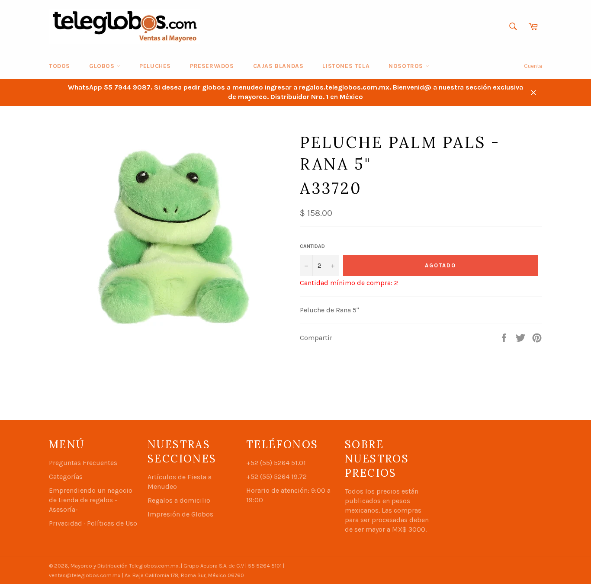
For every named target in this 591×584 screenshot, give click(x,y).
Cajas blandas (278, 66)
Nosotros (407, 66)
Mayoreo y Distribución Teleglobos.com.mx (125, 565)
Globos (102, 66)
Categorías (66, 476)
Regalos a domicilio (179, 500)
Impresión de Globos (180, 514)
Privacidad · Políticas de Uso (93, 523)
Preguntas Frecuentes (83, 463)
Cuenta (533, 66)
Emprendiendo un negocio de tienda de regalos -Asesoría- (90, 499)
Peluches (155, 66)
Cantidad (312, 246)
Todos (59, 66)
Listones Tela (345, 66)
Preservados (212, 66)
